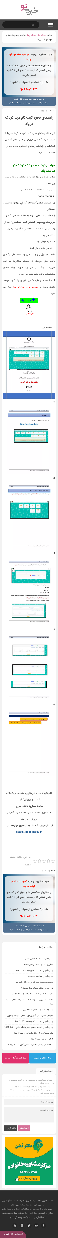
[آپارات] (14, 1225)
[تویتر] (29, 1225)
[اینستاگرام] (21, 1225)
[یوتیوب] (36, 1225)
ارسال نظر (24, 1128)
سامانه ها (42, 35)
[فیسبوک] (43, 1225)
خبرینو (28, 1201)
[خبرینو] (29, 17)
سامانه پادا (31, 35)
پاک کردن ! (10, 1128)
